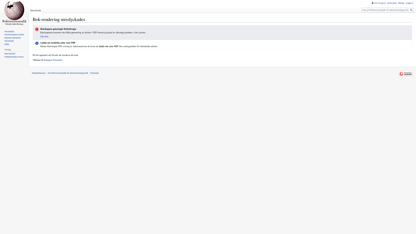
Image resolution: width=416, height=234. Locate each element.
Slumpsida (9, 41)
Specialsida (35, 10)
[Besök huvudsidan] (14, 13)
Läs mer (44, 36)
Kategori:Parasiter (53, 60)
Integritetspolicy (39, 73)
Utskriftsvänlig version (14, 57)
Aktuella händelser (12, 38)
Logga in (409, 3)
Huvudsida (9, 31)
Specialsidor (9, 53)
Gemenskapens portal (14, 34)
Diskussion (392, 3)
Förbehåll (94, 73)
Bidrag (401, 3)
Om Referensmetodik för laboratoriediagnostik (68, 73)
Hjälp (6, 44)
